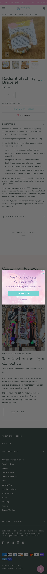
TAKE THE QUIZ (24, 293)
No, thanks (23, 300)
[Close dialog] (42, 272)
